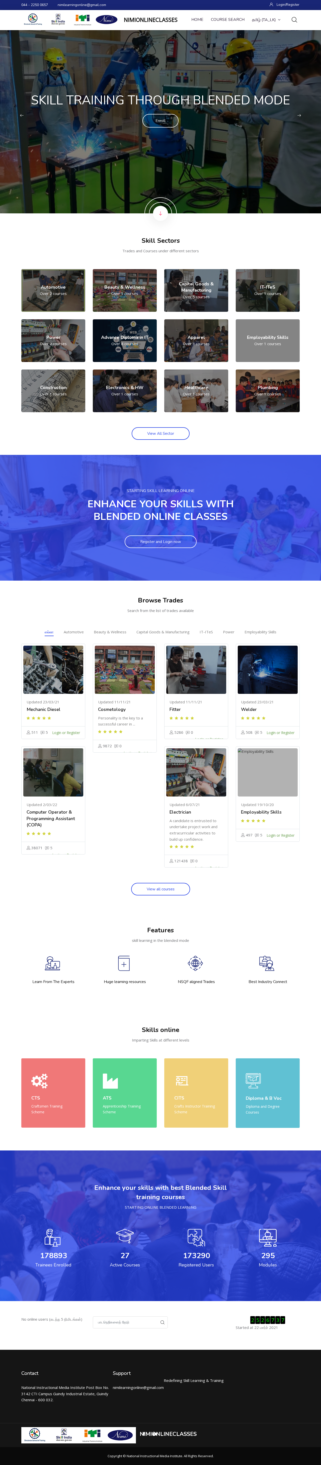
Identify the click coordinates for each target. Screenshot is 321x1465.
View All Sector (160, 433)
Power (228, 631)
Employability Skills (260, 631)
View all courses (161, 889)
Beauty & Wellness (110, 631)
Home (197, 19)
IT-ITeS (206, 631)
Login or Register (66, 732)
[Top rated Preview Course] (53, 670)
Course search (228, 19)
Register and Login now (160, 541)
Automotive (74, 631)
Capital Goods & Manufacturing (163, 631)
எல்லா (49, 631)
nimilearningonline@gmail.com (82, 5)
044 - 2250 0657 (34, 5)
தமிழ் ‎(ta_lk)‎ (264, 20)
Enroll (160, 121)
